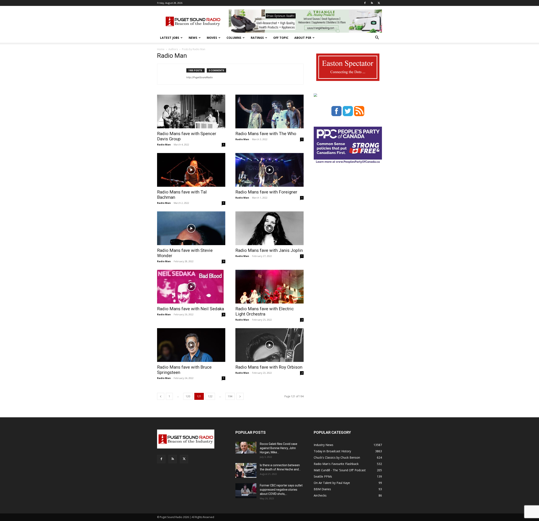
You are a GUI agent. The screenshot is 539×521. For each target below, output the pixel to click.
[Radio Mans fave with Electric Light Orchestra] (269, 286)
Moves (212, 38)
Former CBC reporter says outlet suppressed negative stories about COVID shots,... (281, 489)
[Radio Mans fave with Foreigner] (269, 170)
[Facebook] (365, 3)
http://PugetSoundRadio (199, 77)
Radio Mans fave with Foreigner (266, 192)
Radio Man (164, 144)
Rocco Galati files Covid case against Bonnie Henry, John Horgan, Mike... (278, 448)
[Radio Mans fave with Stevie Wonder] (191, 228)
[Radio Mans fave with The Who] (269, 111)
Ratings (257, 38)
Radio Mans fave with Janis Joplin (269, 250)
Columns (234, 38)
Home (160, 49)
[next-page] (240, 396)
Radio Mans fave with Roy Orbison (268, 367)
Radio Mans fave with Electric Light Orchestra (264, 311)
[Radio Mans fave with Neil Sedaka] (191, 286)
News (193, 38)
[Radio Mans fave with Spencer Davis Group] (191, 111)
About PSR (302, 38)
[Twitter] (379, 3)
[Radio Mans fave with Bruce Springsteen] (191, 345)
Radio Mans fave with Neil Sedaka (190, 308)
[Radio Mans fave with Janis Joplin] (269, 228)
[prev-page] (160, 396)
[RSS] (372, 3)
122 (210, 396)
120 (188, 396)
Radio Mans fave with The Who (265, 133)
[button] (377, 38)
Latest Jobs (169, 38)
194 (230, 396)
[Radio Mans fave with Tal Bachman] (191, 170)
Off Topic (280, 38)
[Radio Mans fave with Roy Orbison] (269, 345)
